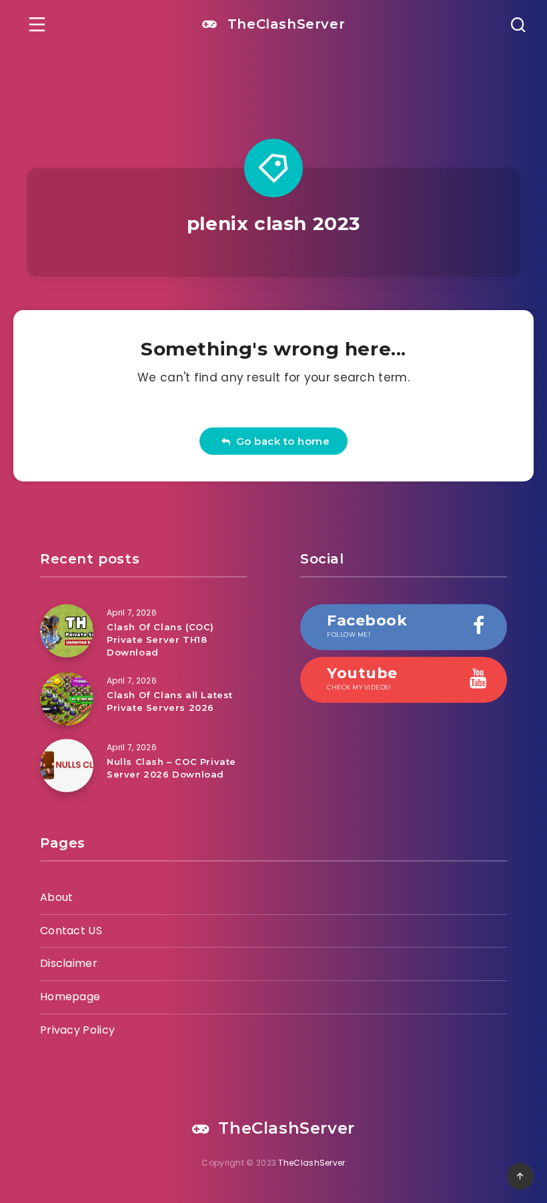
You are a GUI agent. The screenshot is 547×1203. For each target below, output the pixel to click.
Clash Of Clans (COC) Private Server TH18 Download (160, 640)
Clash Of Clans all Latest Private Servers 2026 (170, 701)
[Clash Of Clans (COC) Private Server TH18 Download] (66, 631)
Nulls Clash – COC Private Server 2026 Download (171, 768)
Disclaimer (68, 963)
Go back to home (280, 441)
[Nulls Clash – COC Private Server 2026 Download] (66, 765)
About (56, 897)
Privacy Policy (77, 1030)
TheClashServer (284, 24)
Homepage (70, 996)
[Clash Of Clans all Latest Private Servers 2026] (66, 699)
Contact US (71, 930)
